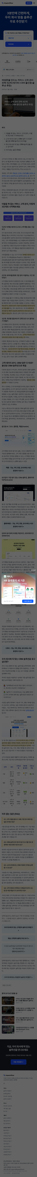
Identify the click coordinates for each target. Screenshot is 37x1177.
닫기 (34, 570)
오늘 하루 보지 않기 (8, 601)
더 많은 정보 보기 (28, 601)
